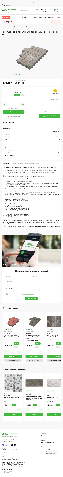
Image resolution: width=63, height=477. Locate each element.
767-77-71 (43, 9)
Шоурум (51, 2)
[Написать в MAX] (3, 445)
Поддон (17, 95)
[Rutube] (15, 445)
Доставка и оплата (26, 17)
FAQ (46, 2)
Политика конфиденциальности (49, 449)
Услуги (34, 17)
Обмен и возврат (13, 2)
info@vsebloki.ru (6, 453)
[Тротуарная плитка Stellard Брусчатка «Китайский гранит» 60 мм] (34, 321)
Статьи (40, 17)
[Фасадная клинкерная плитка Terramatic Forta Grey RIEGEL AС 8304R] (34, 383)
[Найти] (18, 10)
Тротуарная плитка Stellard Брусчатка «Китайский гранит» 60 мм (34, 337)
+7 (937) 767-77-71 (6, 449)
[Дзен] (12, 445)
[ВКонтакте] (6, 445)
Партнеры (21, 2)
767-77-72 (43, 11)
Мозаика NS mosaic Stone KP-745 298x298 (12, 398)
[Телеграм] (9, 445)
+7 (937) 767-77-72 (16, 449)
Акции (44, 17)
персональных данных (28, 294)
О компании (50, 17)
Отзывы (27, 2)
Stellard (58, 128)
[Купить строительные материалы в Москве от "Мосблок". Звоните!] (9, 10)
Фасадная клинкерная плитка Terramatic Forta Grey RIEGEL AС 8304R (34, 398)
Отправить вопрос (31, 298)
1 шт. (14, 405)
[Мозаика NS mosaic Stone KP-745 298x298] (13, 383)
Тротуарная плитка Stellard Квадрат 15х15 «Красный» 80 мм (12, 336)
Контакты (58, 17)
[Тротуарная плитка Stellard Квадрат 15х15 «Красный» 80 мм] (13, 321)
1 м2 (23, 95)
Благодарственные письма (37, 2)
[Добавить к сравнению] (48, 41)
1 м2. (15, 347)
